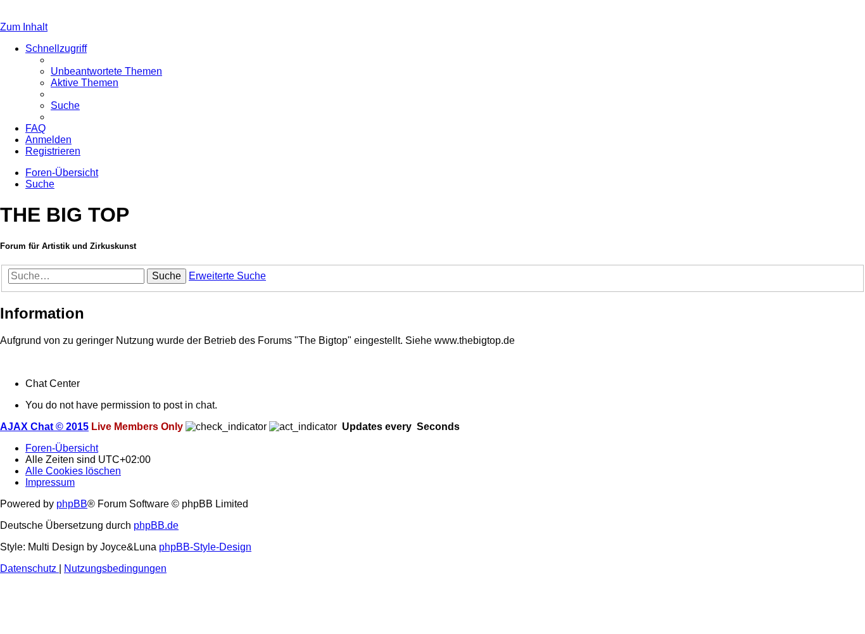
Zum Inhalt (23, 27)
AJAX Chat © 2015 (44, 426)
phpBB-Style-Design (205, 547)
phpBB (71, 503)
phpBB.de (156, 525)
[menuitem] (106, 71)
